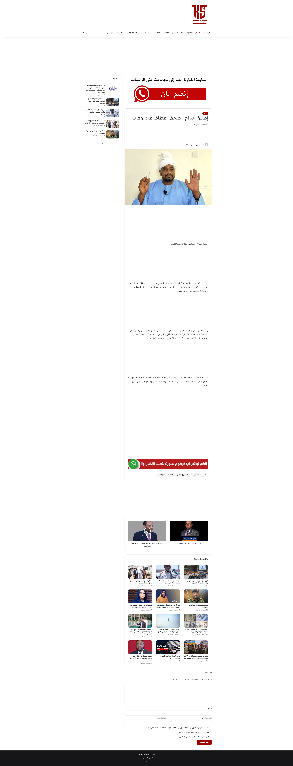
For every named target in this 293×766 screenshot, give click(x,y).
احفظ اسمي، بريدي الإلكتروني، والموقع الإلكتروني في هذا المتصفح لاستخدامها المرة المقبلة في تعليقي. (178, 728)
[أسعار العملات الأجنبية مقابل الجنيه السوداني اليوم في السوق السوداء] (196, 621)
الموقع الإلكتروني (161, 718)
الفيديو (175, 33)
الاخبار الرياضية (187, 33)
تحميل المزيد (102, 143)
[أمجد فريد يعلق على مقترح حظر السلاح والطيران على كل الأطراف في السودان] (140, 647)
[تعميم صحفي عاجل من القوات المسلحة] (196, 596)
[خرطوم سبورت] (199, 15)
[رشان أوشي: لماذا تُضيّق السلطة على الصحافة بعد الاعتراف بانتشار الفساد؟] (168, 596)
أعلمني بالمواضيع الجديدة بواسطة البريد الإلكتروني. (194, 737)
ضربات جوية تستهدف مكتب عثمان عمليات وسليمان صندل (95, 112)
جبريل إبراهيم (182, 475)
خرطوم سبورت (199, 145)
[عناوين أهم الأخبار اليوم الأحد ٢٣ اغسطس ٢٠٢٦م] (168, 647)
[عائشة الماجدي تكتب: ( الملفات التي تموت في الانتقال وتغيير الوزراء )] (140, 596)
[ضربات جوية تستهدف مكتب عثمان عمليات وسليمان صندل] (168, 572)
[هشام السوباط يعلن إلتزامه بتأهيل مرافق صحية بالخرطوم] (140, 572)
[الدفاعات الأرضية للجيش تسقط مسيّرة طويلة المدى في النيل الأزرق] (168, 621)
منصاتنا (148, 33)
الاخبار (198, 33)
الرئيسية (206, 33)
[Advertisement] (125, 7)
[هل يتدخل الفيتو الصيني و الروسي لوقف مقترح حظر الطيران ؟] (196, 572)
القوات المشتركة (199, 475)
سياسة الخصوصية (134, 33)
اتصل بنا (120, 33)
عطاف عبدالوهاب (165, 475)
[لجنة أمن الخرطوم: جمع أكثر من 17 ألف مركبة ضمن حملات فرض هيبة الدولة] (196, 647)
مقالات (166, 33)
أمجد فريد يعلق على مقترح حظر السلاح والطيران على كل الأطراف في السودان (140, 658)
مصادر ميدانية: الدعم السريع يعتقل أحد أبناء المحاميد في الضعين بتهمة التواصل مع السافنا (140, 632)
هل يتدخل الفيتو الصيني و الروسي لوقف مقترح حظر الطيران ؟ (96, 101)
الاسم (209, 708)
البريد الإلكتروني (207, 718)
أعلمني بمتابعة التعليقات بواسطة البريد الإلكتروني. (194, 732)
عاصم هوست (144, 758)
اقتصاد (157, 33)
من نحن (110, 33)
